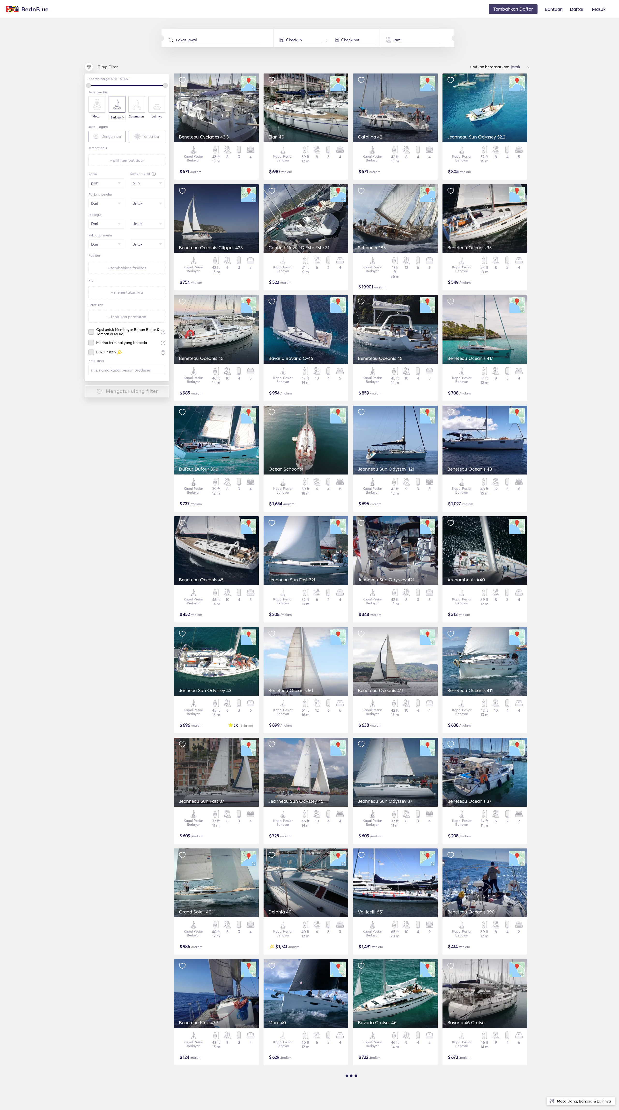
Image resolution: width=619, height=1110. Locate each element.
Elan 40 (276, 137)
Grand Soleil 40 (195, 912)
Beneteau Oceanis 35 (469, 247)
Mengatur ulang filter (132, 391)
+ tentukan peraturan (127, 316)
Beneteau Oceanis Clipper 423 (211, 247)
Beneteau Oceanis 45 (201, 358)
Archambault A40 (466, 580)
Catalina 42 (370, 137)
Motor (96, 116)
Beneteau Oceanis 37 (469, 801)
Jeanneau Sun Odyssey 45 (295, 801)
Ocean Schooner (285, 469)
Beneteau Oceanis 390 (471, 912)
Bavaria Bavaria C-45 (290, 358)
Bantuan (554, 9)
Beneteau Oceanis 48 (469, 469)
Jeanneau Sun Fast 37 (201, 801)
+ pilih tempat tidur (127, 160)
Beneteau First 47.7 (198, 1022)
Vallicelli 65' (370, 912)
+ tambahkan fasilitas (127, 267)
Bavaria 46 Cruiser (466, 1022)
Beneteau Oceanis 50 (290, 690)
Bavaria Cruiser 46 (377, 1022)
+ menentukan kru (127, 292)
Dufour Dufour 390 (198, 469)
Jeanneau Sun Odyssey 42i (386, 469)
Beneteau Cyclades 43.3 (204, 137)
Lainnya (157, 116)
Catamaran (136, 116)
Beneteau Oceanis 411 (380, 690)
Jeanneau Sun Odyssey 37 (385, 801)
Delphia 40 (280, 912)
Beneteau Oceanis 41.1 (470, 358)
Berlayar (116, 117)
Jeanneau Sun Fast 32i (291, 580)
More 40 (277, 1022)
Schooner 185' (372, 247)
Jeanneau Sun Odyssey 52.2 (476, 137)
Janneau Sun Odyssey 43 (205, 690)
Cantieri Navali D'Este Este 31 (298, 247)
